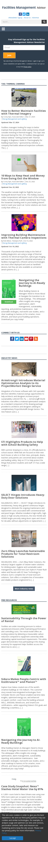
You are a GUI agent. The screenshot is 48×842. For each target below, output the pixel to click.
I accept (12, 838)
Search (44, 22)
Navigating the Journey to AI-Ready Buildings (32, 282)
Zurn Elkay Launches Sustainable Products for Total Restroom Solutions (23, 553)
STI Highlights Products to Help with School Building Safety (22, 443)
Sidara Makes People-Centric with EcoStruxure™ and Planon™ (23, 680)
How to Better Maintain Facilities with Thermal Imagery (23, 112)
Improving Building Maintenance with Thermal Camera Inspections (23, 236)
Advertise (35, 18)
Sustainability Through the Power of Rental (23, 619)
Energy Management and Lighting (15, 119)
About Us (27, 18)
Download (9, 302)
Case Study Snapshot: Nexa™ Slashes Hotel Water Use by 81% (22, 788)
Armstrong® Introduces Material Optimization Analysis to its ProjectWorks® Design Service (23, 383)
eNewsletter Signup (15, 18)
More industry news (24, 588)
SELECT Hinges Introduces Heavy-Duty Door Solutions (23, 496)
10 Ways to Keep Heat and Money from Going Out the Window (23, 177)
